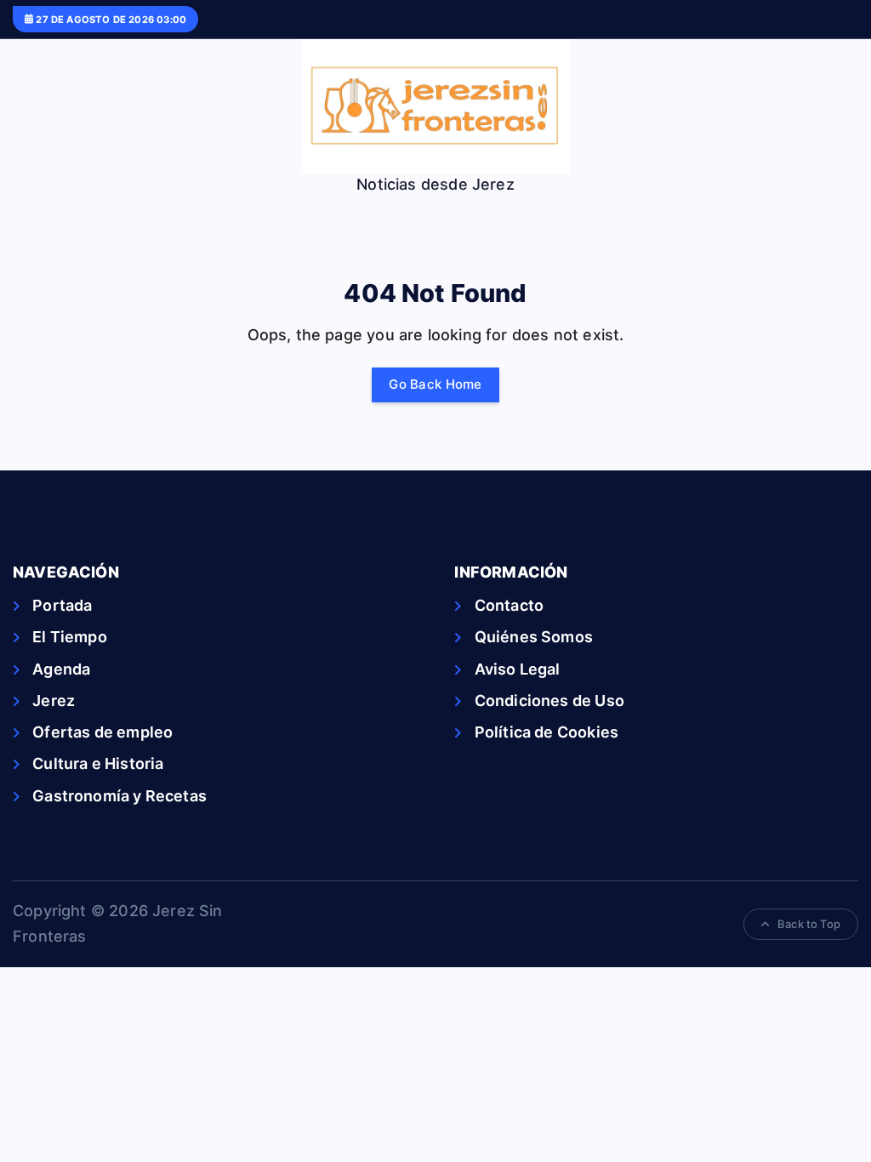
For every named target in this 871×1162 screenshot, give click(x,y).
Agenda (61, 669)
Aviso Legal (517, 669)
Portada (62, 605)
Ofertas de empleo (102, 732)
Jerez (53, 700)
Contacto (509, 605)
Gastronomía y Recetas (119, 796)
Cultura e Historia (97, 763)
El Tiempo (69, 637)
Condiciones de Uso (549, 700)
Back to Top (808, 924)
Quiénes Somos (534, 637)
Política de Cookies (546, 732)
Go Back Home (435, 384)
